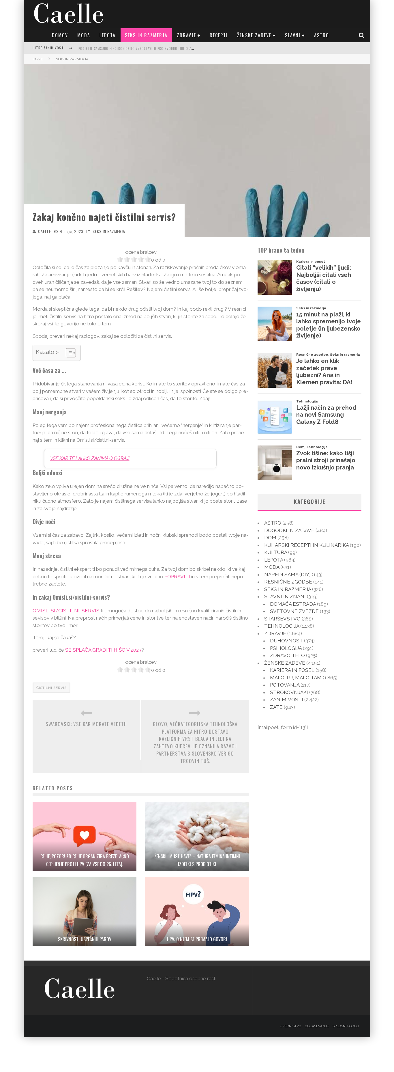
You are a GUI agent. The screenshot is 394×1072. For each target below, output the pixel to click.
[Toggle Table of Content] (67, 353)
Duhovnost (286, 641)
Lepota (108, 35)
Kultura (275, 552)
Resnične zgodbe (288, 582)
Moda (83, 35)
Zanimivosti (286, 699)
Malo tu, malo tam (296, 678)
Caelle (44, 231)
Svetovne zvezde (294, 611)
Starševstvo (282, 619)
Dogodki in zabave (289, 530)
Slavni (293, 35)
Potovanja (284, 685)
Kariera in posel (292, 670)
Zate (276, 707)
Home (38, 59)
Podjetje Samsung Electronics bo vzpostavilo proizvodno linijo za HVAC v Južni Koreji (152, 48)
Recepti (219, 35)
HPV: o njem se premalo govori (197, 939)
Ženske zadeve (254, 35)
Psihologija (286, 648)
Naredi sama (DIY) (287, 574)
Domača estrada (293, 604)
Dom (270, 537)
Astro (321, 35)
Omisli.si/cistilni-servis (66, 611)
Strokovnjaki (289, 692)
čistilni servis (51, 688)
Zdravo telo (287, 655)
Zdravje (186, 35)
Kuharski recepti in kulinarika (306, 545)
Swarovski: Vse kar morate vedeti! (86, 724)
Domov (60, 35)
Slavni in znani (285, 596)
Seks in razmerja (146, 35)
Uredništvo (290, 1026)
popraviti (177, 576)
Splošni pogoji (346, 1026)
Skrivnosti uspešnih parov (84, 939)
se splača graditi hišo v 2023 (103, 650)
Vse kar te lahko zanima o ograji (90, 458)
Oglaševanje (317, 1026)
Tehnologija (281, 626)
